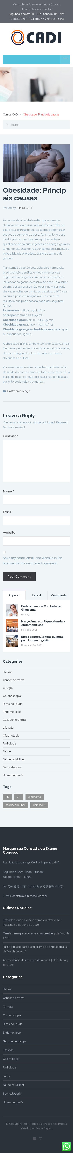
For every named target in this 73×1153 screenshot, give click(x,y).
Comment (10, 436)
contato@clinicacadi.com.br (29, 895)
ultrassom (39, 805)
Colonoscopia (12, 695)
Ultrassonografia (13, 775)
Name (8, 491)
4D (18, 796)
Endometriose (12, 711)
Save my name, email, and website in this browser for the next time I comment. (32, 560)
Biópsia (7, 672)
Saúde (7, 751)
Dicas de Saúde (12, 703)
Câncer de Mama (13, 680)
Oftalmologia (11, 735)
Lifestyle (8, 727)
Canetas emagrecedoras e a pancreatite (28, 933)
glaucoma (34, 796)
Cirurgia (8, 688)
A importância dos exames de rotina (25, 960)
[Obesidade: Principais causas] (36, 162)
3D (7, 796)
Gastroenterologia (18, 391)
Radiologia (9, 743)
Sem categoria (12, 767)
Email (8, 512)
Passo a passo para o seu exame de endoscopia (33, 946)
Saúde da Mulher (13, 759)
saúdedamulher (15, 805)
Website (9, 532)
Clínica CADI (10, 114)
